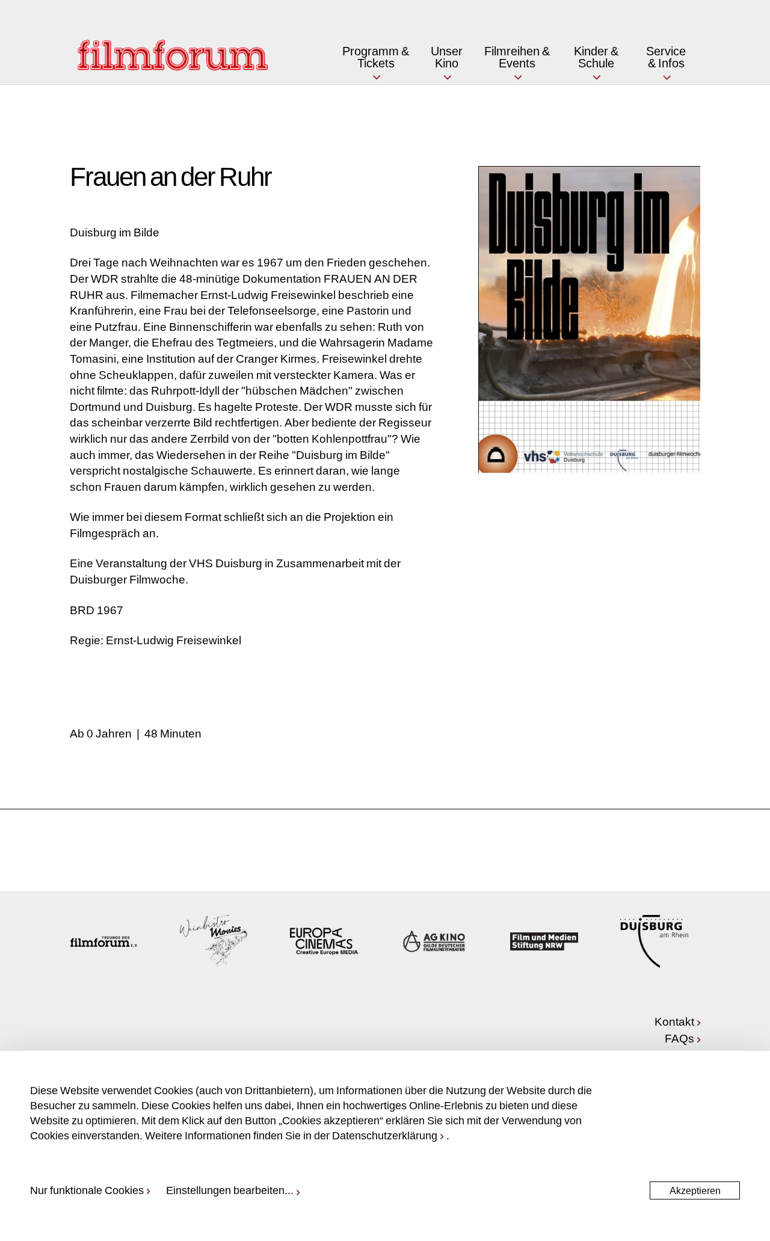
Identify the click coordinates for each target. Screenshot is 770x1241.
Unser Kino (447, 56)
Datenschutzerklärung (384, 1135)
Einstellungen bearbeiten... (230, 1189)
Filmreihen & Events (517, 56)
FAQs (679, 1038)
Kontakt (674, 1021)
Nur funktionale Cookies (87, 1189)
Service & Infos (666, 56)
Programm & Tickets (375, 56)
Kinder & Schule (596, 56)
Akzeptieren (695, 1190)
